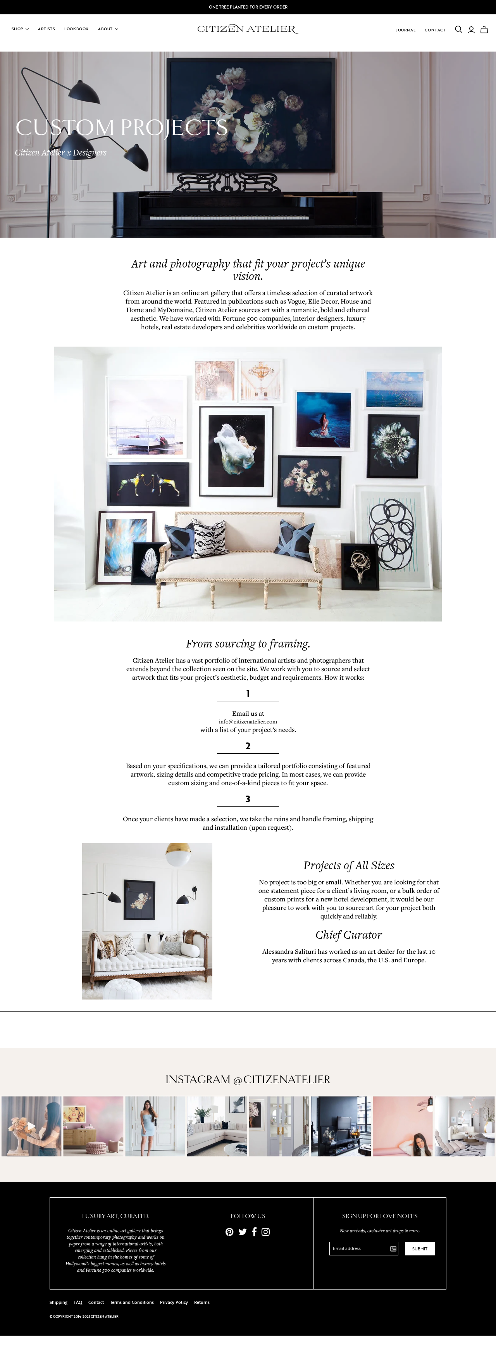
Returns (202, 1302)
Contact (435, 30)
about (105, 29)
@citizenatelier (282, 1080)
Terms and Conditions (132, 1302)
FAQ (78, 1302)
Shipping (58, 1302)
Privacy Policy (174, 1302)
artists (46, 29)
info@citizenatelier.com (248, 721)
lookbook (76, 29)
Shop (17, 29)
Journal (406, 30)
